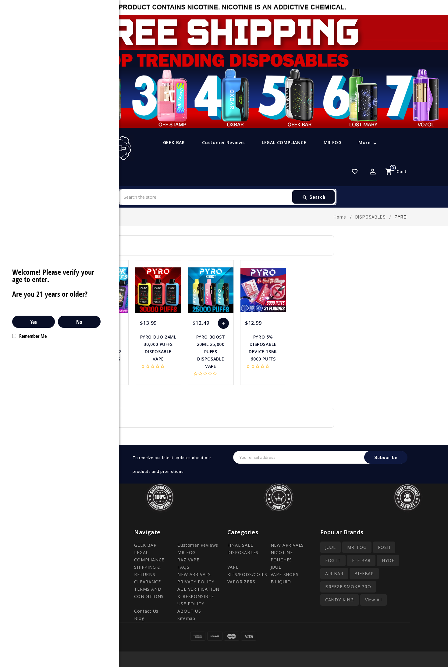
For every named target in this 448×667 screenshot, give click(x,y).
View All (373, 600)
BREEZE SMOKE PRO (348, 586)
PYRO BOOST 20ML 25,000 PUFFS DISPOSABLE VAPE (210, 351)
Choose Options (223, 325)
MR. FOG (357, 547)
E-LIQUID (281, 582)
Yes (33, 321)
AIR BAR (334, 573)
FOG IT (333, 560)
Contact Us (146, 611)
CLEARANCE (147, 582)
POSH (384, 547)
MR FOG (333, 142)
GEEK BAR (174, 142)
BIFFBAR (364, 573)
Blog (139, 618)
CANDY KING (339, 600)
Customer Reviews (223, 142)
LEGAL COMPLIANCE (284, 142)
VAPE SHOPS (285, 574)
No (79, 321)
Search (313, 197)
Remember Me (33, 336)
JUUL (276, 567)
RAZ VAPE (188, 560)
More (364, 142)
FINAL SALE (240, 545)
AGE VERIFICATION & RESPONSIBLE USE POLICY (198, 596)
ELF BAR (361, 560)
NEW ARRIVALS (194, 574)
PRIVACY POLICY (195, 582)
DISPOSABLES (243, 552)
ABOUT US (189, 611)
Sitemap (186, 618)
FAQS (183, 567)
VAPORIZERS (241, 582)
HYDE (388, 560)
